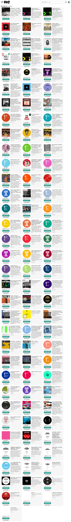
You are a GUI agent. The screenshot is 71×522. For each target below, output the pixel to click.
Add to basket (6, 18)
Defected (33, 29)
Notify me (47, 18)
